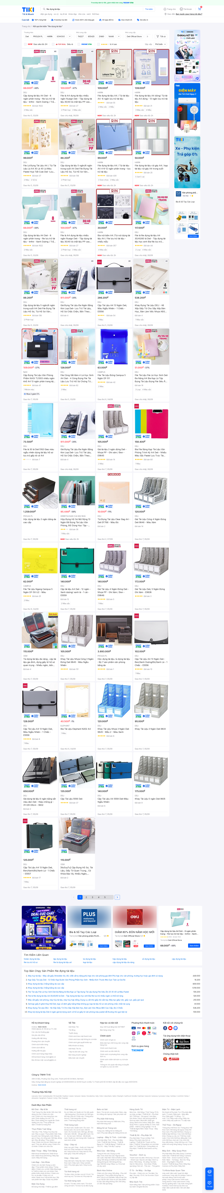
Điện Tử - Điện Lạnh (171, 1109)
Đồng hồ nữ (110, 1131)
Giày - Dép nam (71, 1158)
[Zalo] (175, 1028)
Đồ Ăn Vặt (105, 1179)
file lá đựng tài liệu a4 (62, 962)
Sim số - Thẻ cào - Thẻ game (149, 1166)
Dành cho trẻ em (43, 1142)
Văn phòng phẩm (148, 1185)
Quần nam (79, 1128)
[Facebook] (165, 1028)
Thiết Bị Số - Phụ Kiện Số (141, 1135)
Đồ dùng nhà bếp (38, 1187)
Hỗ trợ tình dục (50, 1177)
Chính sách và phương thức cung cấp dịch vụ (114, 1055)
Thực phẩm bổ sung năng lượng (177, 1143)
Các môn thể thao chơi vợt (176, 1139)
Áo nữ (66, 1112)
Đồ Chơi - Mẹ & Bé (40, 1109)
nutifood (127, 1096)
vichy (55, 1098)
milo (101, 1096)
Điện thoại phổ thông (43, 1156)
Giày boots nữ (73, 1151)
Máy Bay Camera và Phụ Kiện (176, 1165)
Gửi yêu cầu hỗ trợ (38, 1035)
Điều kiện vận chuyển (76, 1058)
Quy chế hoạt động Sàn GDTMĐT (112, 1027)
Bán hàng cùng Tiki (107, 1030)
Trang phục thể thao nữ (171, 1128)
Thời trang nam (71, 1125)
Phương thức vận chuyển (41, 1041)
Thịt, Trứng (43, 1132)
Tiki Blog (72, 1030)
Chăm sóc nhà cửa (46, 1146)
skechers (107, 1096)
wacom (148, 1096)
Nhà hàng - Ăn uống (142, 1162)
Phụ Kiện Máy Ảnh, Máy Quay (173, 1154)
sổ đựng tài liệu (148, 959)
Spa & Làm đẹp (145, 1160)
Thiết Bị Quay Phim (175, 1164)
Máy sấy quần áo (173, 1120)
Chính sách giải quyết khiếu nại (80, 1042)
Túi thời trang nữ (71, 1171)
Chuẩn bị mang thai (43, 1125)
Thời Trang (150, 1112)
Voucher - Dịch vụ (138, 1155)
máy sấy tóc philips (178, 1175)
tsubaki (65, 1098)
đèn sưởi (173, 1173)
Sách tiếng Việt (135, 1185)
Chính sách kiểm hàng (40, 1044)
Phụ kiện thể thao (177, 1132)
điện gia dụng (46, 14)
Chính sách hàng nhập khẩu (42, 1054)
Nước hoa (40, 1177)
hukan (50, 1098)
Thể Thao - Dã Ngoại (171, 1125)
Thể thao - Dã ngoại (140, 1116)
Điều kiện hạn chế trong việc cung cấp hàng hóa (114, 1044)
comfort (180, 1096)
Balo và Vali (102, 1109)
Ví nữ (88, 1174)
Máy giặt (169, 1116)
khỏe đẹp (73, 14)
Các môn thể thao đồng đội (177, 1138)
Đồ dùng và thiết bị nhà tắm (112, 1160)
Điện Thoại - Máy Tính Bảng (44, 1151)
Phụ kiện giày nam (75, 1165)
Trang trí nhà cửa (103, 1154)
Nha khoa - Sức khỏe (143, 1164)
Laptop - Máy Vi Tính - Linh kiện (111, 1137)
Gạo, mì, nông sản (43, 1138)
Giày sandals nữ (77, 1149)
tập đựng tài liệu (60, 959)
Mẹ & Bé (144, 1120)
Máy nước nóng (176, 1118)
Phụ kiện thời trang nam (111, 1123)
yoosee (162, 1096)
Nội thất (108, 1158)
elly (97, 1096)
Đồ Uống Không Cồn (110, 1182)
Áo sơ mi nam (79, 1130)
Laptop (118, 1146)
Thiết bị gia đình (52, 1187)
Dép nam (76, 1163)
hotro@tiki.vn (51, 1057)
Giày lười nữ (83, 1151)
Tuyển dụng (73, 1033)
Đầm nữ (73, 1112)
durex (83, 1096)
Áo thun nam (69, 1128)
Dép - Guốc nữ (80, 1147)
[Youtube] (170, 1028)
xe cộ (56, 14)
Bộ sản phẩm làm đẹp (45, 1178)
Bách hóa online (141, 1123)
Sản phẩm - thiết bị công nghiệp (144, 1126)
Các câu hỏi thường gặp (40, 1032)
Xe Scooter (149, 1175)
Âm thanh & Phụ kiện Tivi (171, 1112)
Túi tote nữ (78, 1176)
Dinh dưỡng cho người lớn (45, 1120)
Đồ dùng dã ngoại (177, 1130)
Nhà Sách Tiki (136, 1182)
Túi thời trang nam (72, 1181)
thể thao (95, 14)
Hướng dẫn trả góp (39, 1051)
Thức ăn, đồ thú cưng (43, 1144)
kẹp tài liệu (87, 962)
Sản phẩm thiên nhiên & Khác (45, 1172)
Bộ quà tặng (107, 1184)
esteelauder (47, 1096)
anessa (155, 1096)
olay (167, 1096)
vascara (35, 1096)
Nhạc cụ (114, 1164)
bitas (186, 1096)
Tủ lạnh (169, 1114)
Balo (98, 1112)
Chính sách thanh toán (108, 1048)
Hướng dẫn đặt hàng (39, 1038)
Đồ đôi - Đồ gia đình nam (81, 1134)
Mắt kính (117, 1121)
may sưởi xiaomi (174, 1179)
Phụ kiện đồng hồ (108, 1133)
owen (71, 1096)
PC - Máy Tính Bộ (107, 1146)
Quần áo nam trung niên (78, 1138)
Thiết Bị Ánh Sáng (177, 1156)
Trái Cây (35, 1132)
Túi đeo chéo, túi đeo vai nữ (74, 1174)
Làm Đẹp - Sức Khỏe (41, 1162)
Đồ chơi (55, 1112)
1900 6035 (42, 1085)
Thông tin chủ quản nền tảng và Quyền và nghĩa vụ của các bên (114, 1066)
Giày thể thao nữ (181, 1142)
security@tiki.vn (50, 1060)
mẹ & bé (63, 14)
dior (40, 1096)
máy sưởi (165, 1173)
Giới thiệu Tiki (74, 1027)
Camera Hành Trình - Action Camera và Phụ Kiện (176, 1158)
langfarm (43, 1098)
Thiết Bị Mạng (110, 1144)
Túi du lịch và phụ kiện (110, 1112)
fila (60, 1098)
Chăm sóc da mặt (38, 1165)
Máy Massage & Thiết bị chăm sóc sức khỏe (46, 1170)
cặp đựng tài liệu (179, 959)
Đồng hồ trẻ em (121, 1133)
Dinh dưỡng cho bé (43, 1118)
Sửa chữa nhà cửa (107, 1156)
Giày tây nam (80, 1161)
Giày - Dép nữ (70, 1144)
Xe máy (136, 1175)
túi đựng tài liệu (89, 959)
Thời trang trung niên (76, 1120)
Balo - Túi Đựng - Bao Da (176, 1160)
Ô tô (142, 1175)
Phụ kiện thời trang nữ (105, 1121)
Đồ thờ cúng (105, 1164)
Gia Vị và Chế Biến (108, 1177)
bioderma (90, 1096)
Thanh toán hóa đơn (137, 1158)
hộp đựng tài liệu (120, 959)
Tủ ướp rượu (185, 1120)
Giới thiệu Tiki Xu (75, 1049)
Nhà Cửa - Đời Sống (106, 1151)
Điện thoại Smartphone (40, 1154)
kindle (134, 1096)
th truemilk (58, 1096)
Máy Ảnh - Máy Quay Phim (174, 1151)
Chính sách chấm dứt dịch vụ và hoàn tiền (114, 1061)
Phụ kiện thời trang (105, 1119)
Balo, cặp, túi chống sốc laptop (112, 1113)
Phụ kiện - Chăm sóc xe (139, 1173)
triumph (120, 1096)
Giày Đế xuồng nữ (78, 1154)
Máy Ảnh (182, 1166)
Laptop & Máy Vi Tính (147, 1125)
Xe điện (151, 1173)
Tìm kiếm (149, 9)
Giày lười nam (69, 1161)
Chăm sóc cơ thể (43, 1169)
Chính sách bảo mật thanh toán (80, 1036)
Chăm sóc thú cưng (104, 1173)
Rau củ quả (40, 1134)
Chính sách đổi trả (38, 1048)
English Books (142, 1187)
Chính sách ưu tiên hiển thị (110, 1051)
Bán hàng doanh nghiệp (77, 1055)
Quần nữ (80, 1112)
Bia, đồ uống (39, 1140)
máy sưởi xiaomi (179, 1182)
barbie (65, 1096)
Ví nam (66, 1184)
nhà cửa (81, 14)
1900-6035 (42, 1027)
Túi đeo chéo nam (77, 1184)
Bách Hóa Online (104, 1170)
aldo (114, 1096)
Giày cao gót (69, 1147)
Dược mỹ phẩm (52, 1179)
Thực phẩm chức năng (44, 1167)
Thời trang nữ (70, 1109)
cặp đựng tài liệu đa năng (123, 962)
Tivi (167, 1118)
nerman (141, 1096)
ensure (77, 1096)
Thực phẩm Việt (51, 1134)
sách (89, 14)
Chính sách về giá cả (108, 1040)
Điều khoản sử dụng (76, 1045)
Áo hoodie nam (74, 1132)
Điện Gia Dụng (38, 1184)
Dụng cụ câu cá (173, 1136)
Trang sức (100, 1131)
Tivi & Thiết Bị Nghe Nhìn (143, 1128)
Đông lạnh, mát (47, 1136)
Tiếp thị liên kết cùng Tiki (78, 1052)
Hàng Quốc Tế (136, 1109)
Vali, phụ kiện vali (120, 1114)
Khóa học (149, 1158)
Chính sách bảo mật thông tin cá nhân (83, 1039)
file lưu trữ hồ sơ (30, 962)
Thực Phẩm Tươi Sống (41, 1129)
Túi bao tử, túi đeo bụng (84, 1186)
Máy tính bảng (42, 1158)
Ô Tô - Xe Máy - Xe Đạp (140, 1170)
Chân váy (80, 1116)
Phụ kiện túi (87, 1176)
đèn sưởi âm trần (173, 1188)
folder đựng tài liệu (32, 959)
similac (173, 1096)
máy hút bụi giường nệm (176, 1183)
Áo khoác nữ (81, 1114)
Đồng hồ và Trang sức (107, 1128)
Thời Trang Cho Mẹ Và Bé (41, 1112)
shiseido (35, 1098)
